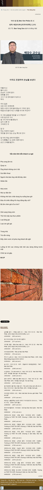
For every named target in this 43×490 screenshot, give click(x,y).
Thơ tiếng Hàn (31, 10)
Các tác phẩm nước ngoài (17, 10)
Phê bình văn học (31, 480)
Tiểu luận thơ (20, 480)
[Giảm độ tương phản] (41, 18)
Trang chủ (6, 10)
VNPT (9, 484)
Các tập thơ (11, 480)
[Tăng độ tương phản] (39, 18)
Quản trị (14, 484)
